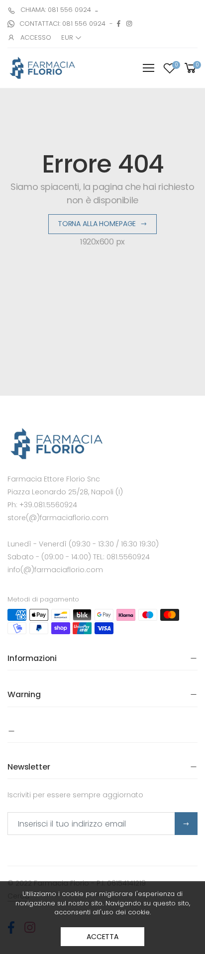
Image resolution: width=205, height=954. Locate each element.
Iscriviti (186, 823)
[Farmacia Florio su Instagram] (129, 23)
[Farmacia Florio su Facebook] (118, 23)
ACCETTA (102, 937)
